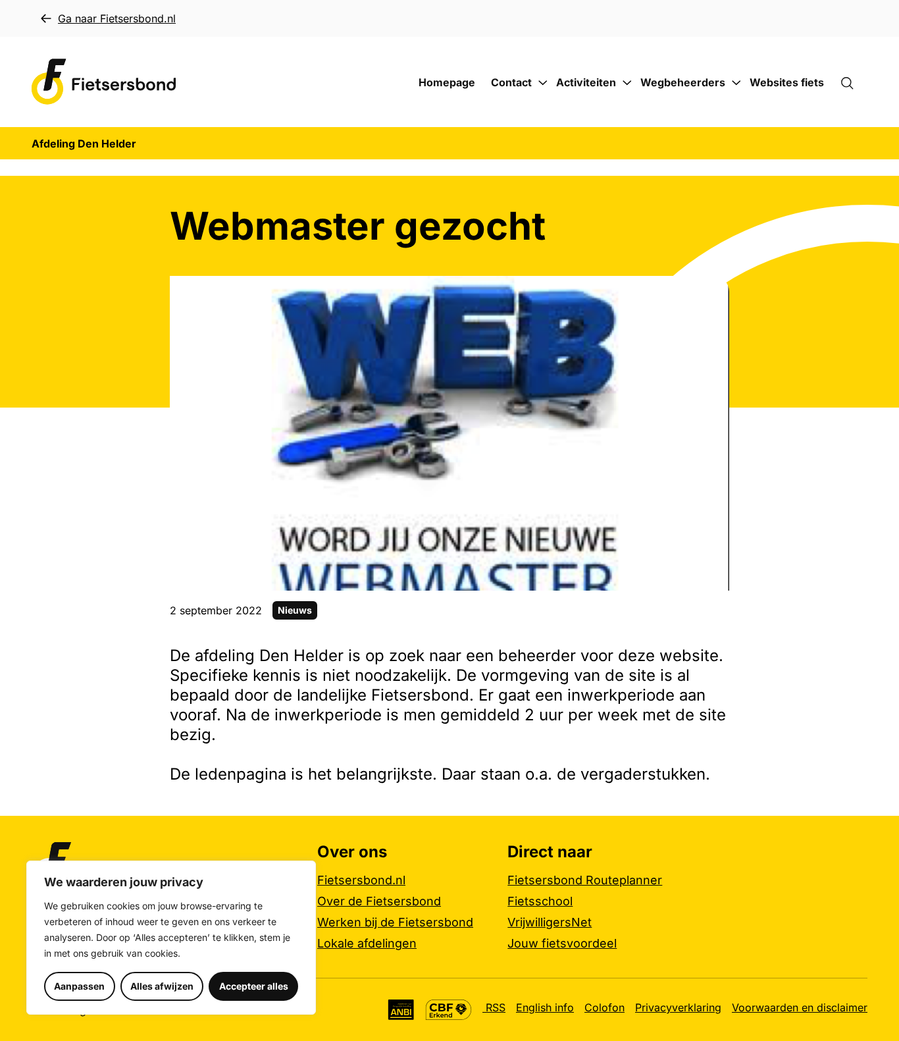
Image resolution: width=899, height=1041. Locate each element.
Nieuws (295, 610)
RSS (493, 1007)
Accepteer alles (253, 986)
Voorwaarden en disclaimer (799, 1007)
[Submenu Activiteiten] (627, 83)
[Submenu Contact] (543, 83)
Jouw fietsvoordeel (562, 943)
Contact (511, 82)
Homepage (447, 82)
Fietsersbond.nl (361, 880)
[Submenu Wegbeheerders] (736, 83)
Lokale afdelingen (367, 943)
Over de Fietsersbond (379, 901)
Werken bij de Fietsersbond (395, 922)
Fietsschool (540, 901)
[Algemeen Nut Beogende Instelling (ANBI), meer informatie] (401, 1010)
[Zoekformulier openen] (853, 82)
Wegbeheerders (682, 82)
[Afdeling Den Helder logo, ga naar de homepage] (104, 82)
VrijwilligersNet (549, 922)
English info (545, 1007)
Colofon (604, 1007)
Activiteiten (586, 82)
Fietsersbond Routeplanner (584, 880)
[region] (171, 938)
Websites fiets (787, 82)
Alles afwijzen (161, 986)
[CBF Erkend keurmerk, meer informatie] (448, 1010)
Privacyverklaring (678, 1007)
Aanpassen (79, 986)
